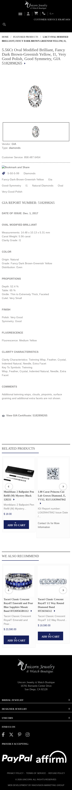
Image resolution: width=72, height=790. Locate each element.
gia (50, 179)
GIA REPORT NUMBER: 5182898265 (28, 203)
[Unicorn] (36, 5)
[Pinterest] (19, 734)
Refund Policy (56, 773)
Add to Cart (16, 525)
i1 (26, 185)
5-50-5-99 (13, 173)
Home (5, 37)
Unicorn (27, 779)
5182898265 (40, 415)
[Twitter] (11, 734)
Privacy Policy (15, 773)
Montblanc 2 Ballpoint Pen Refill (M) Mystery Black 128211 (19, 495)
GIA (14, 143)
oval (60, 185)
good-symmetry (11, 185)
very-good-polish (12, 191)
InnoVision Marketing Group (48, 785)
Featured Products (25, 37)
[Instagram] (28, 734)
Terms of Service (36, 773)
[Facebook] (3, 734)
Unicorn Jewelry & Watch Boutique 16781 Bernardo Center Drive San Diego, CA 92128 (36, 686)
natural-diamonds (42, 185)
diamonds (14, 147)
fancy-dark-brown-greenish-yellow (23, 179)
